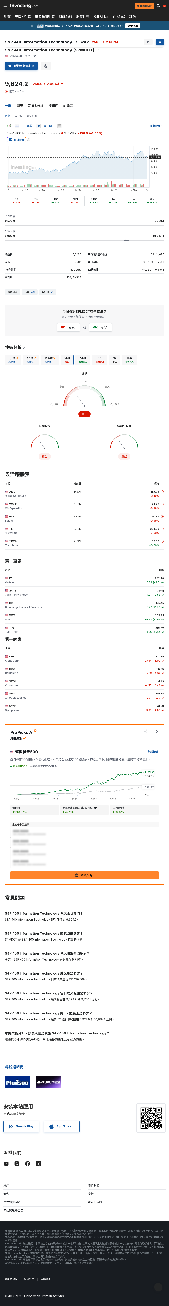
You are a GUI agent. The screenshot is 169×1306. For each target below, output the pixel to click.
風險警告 (46, 1279)
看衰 (72, 327)
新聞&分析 (35, 106)
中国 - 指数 (23, 16)
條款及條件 (11, 1279)
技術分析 (13, 347)
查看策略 (153, 752)
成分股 (18, 115)
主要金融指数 (45, 16)
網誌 (6, 1185)
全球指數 (118, 16)
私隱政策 (29, 1279)
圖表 (19, 106)
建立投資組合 (12, 1202)
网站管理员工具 (13, 1210)
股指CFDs (101, 16)
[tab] (13, 360)
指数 (7, 16)
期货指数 (82, 16)
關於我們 (93, 1185)
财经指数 (65, 16)
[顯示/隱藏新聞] (59, 126)
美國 (33, 292)
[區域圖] (17, 126)
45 (52, 292)
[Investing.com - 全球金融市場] (24, 5)
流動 (6, 1193)
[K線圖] (9, 126)
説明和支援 (95, 1202)
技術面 (53, 106)
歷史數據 (32, 115)
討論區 (68, 106)
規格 (132, 16)
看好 (104, 327)
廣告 (91, 1193)
